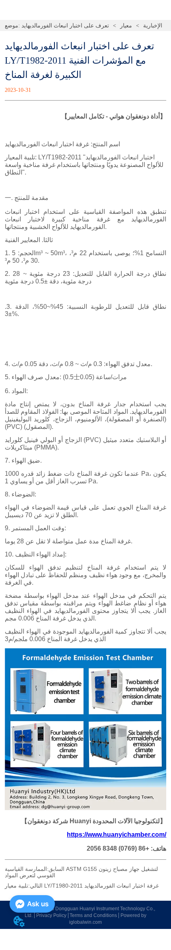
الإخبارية (152, 26)
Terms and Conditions (93, 915)
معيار (126, 26)
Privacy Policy (51, 915)
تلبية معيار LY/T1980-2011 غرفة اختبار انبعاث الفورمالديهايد (82, 885)
